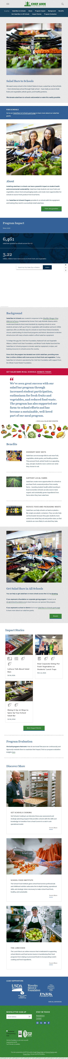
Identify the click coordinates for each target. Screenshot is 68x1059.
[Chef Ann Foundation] (11, 1033)
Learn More (53, 827)
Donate (55, 616)
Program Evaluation (50, 14)
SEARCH (47, 267)
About (30, 11)
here (13, 752)
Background (52, 11)
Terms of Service (50, 1052)
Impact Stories (36, 14)
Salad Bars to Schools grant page (49, 607)
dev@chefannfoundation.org (16, 602)
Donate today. (44, 371)
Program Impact (40, 11)
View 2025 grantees (51, 208)
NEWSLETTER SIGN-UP (16, 1012)
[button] (7, 4)
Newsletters (40, 1015)
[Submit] (30, 1016)
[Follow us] (37, 1023)
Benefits (61, 11)
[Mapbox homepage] (4, 306)
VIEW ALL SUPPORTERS (55, 1001)
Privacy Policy (40, 1052)
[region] (34, 285)
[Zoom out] (65, 267)
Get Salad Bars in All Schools (20, 14)
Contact (38, 1018)
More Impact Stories (34, 728)
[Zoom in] (65, 264)
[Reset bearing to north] (65, 270)
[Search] (62, 4)
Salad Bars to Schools (19, 11)
